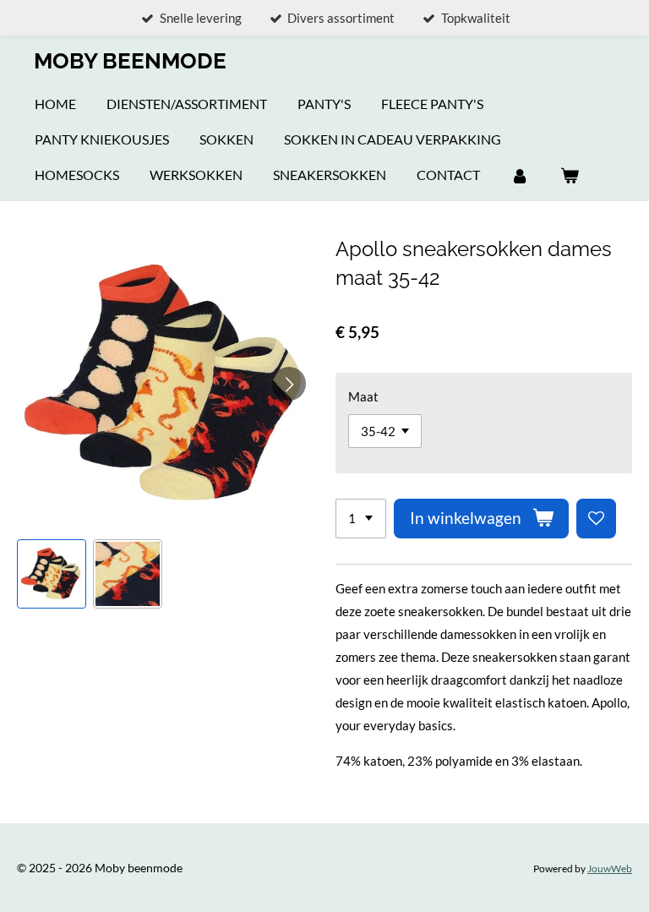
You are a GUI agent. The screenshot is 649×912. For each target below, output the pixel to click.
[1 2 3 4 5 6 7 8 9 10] (360, 518)
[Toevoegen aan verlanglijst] (596, 518)
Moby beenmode (130, 61)
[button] (51, 574)
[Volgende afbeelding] (289, 384)
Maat (363, 396)
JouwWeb (609, 868)
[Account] (519, 175)
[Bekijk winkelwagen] (568, 175)
